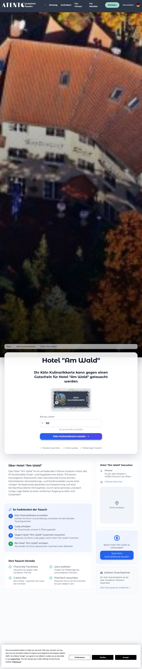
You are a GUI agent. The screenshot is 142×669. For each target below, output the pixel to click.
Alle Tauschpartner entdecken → (115, 587)
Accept (126, 657)
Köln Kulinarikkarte (26, 346)
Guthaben (66, 5)
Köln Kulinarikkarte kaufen (71, 436)
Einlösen (112, 5)
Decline (103, 657)
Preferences (80, 657)
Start (9, 346)
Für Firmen (78, 5)
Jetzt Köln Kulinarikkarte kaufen (117, 555)
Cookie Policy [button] (15, 659)
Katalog (53, 5)
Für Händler (93, 5)
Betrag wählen (47, 417)
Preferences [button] (16, 662)
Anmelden (128, 5)
